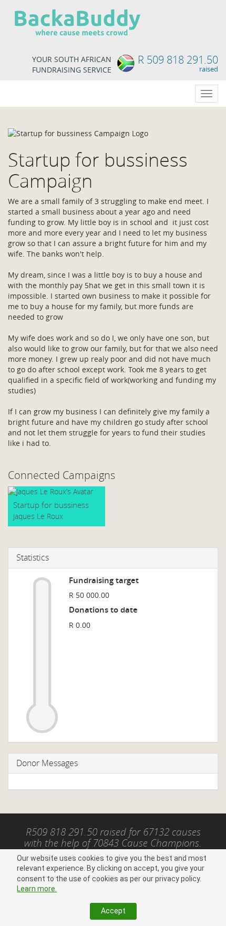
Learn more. (37, 888)
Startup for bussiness (51, 505)
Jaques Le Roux (38, 516)
